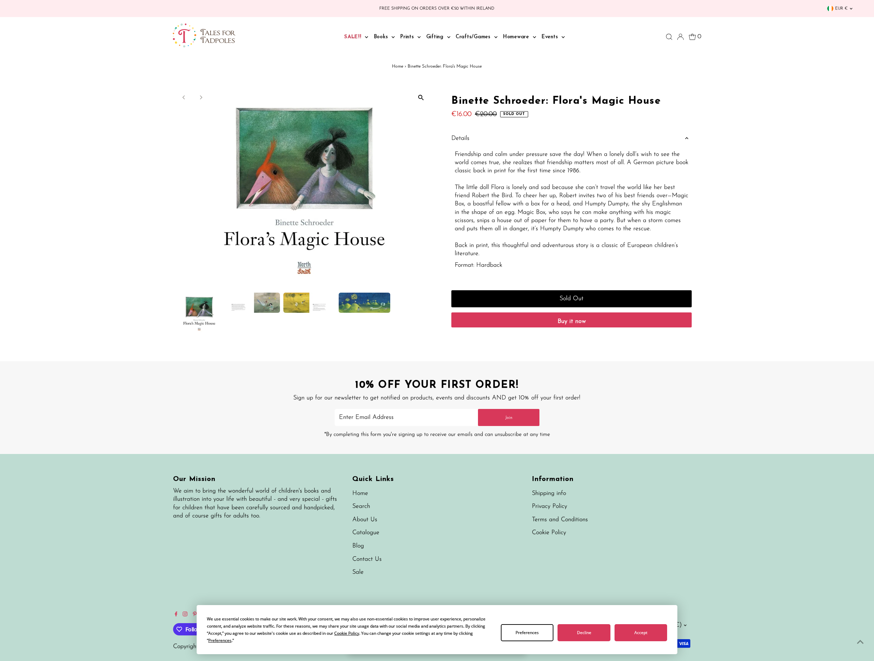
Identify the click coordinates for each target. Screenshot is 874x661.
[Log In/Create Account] (680, 37)
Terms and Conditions (560, 520)
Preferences (527, 632)
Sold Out (571, 299)
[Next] (201, 97)
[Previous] (184, 97)
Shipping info (549, 493)
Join (508, 417)
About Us (364, 520)
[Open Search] (669, 37)
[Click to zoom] (420, 97)
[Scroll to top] (860, 642)
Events (550, 37)
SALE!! (353, 37)
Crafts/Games (474, 37)
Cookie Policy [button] (346, 633)
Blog (358, 546)
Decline (584, 632)
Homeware (517, 37)
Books (382, 37)
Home (397, 66)
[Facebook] (176, 615)
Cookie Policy (549, 533)
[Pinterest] (194, 615)
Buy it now (572, 322)
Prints (408, 37)
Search (361, 506)
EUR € (841, 8)
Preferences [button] (219, 640)
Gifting (436, 37)
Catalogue (365, 533)
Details (460, 138)
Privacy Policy (549, 506)
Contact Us (367, 559)
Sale (358, 572)
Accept (640, 632)
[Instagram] (185, 615)
